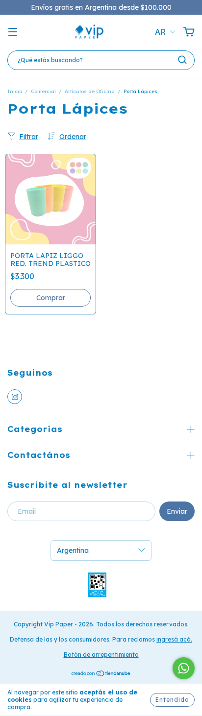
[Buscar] (182, 60)
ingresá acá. (174, 639)
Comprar (50, 297)
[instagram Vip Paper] (14, 396)
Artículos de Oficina (90, 91)
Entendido (172, 699)
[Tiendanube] (101, 674)
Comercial (43, 91)
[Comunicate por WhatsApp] (184, 668)
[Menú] (13, 32)
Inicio (14, 91)
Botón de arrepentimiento (101, 654)
